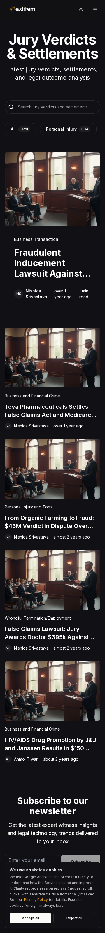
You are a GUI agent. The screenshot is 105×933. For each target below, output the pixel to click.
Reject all (74, 918)
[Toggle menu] (95, 9)
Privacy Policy (36, 899)
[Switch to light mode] (81, 9)
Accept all (30, 918)
